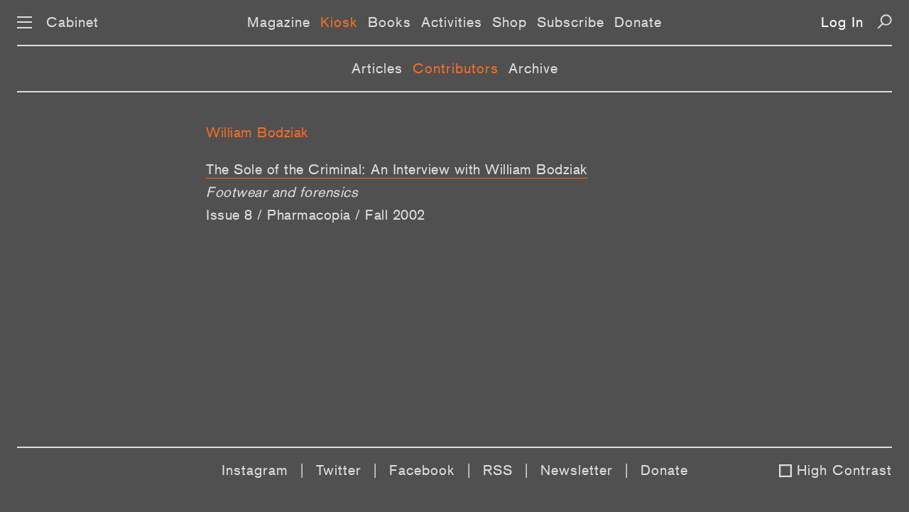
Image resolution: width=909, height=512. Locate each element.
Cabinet (72, 22)
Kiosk (339, 22)
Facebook (422, 470)
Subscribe (570, 22)
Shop (509, 22)
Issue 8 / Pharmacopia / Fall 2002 (315, 214)
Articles (377, 68)
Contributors (456, 68)
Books (389, 22)
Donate (638, 22)
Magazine (278, 22)
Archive (533, 68)
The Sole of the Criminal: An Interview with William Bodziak (397, 169)
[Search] (884, 21)
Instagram (255, 470)
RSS (498, 470)
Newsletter (576, 470)
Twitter (338, 470)
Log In (842, 22)
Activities (451, 22)
